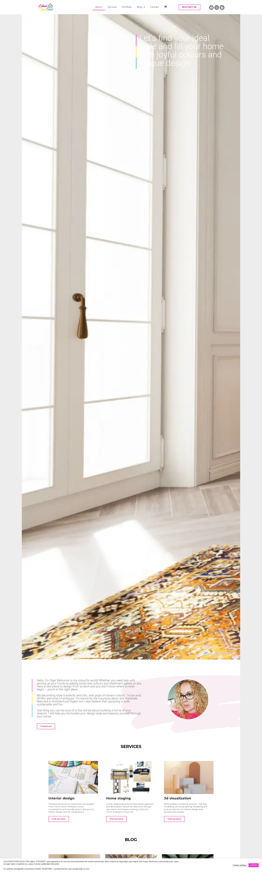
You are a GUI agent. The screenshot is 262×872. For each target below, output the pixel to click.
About (98, 7)
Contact (154, 7)
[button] (189, 7)
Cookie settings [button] (239, 865)
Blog (139, 7)
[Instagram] (216, 7)
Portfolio (127, 7)
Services (112, 7)
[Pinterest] (222, 7)
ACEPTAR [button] (253, 865)
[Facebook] (211, 7)
